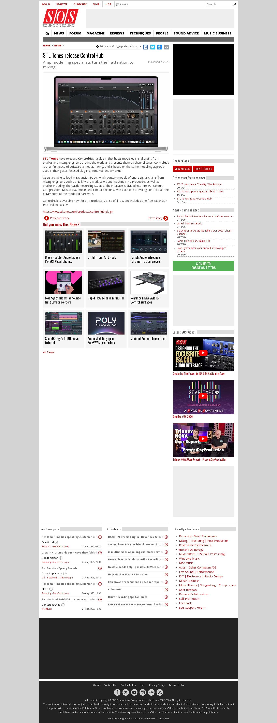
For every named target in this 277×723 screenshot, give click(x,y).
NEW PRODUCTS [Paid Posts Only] (202, 554)
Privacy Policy (157, 685)
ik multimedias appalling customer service (136, 552)
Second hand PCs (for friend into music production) (136, 544)
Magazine (96, 33)
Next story (155, 218)
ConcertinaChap (51, 604)
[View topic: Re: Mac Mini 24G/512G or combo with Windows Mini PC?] (100, 599)
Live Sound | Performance (196, 572)
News (59, 33)
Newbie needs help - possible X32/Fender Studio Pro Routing (136, 567)
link (63, 247)
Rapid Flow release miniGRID (193, 241)
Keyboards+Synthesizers (195, 545)
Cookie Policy (128, 685)
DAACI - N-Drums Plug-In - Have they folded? (70, 552)
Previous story (59, 218)
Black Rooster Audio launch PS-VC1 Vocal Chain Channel (204, 232)
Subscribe (80, 4)
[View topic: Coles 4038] (166, 589)
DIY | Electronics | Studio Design (57, 577)
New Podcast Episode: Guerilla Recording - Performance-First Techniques (136, 559)
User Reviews (188, 590)
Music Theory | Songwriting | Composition (207, 585)
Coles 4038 (114, 589)
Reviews (117, 33)
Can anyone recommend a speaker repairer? (136, 582)
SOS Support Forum (192, 607)
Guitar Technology (191, 549)
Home (47, 33)
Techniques (140, 33)
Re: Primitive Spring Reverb (59, 568)
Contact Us (110, 685)
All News (48, 352)
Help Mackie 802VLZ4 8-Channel (128, 574)
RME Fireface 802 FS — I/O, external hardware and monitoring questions (136, 604)
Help (108, 4)
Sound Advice (186, 33)
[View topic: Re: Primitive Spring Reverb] (100, 568)
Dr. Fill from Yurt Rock (189, 223)
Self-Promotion (189, 599)
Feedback (185, 603)
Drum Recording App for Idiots (127, 597)
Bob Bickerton (50, 558)
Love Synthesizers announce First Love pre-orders (202, 249)
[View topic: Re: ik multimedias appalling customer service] (100, 537)
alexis (45, 589)
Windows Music (189, 558)
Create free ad (203, 168)
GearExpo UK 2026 (183, 416)
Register (62, 4)
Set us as (120, 46)
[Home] (60, 16)
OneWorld (48, 542)
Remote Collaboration (193, 594)
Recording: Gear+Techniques (55, 546)
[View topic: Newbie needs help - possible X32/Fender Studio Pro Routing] (166, 567)
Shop (96, 4)
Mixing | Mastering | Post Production (204, 541)
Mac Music (47, 608)
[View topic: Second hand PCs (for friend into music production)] (166, 544)
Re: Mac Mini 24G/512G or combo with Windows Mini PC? (70, 599)
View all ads (182, 168)
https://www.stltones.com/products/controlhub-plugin (78, 211)
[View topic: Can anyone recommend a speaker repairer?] (166, 582)
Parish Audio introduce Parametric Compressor (204, 216)
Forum (75, 33)
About (96, 685)
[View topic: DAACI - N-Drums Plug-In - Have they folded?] (100, 553)
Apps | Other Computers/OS (198, 567)
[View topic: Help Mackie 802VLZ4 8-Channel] (166, 574)
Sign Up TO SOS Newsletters (203, 265)
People (162, 33)
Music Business (218, 33)
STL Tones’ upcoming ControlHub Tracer (200, 191)
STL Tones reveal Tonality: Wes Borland (199, 184)
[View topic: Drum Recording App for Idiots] (166, 597)
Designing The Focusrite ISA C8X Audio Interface (198, 373)
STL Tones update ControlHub (194, 198)
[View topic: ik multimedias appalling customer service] (166, 552)
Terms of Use (177, 685)
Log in (46, 4)
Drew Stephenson (52, 573)
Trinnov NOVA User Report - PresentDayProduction (199, 459)
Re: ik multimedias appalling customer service (70, 537)
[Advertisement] (203, 300)
